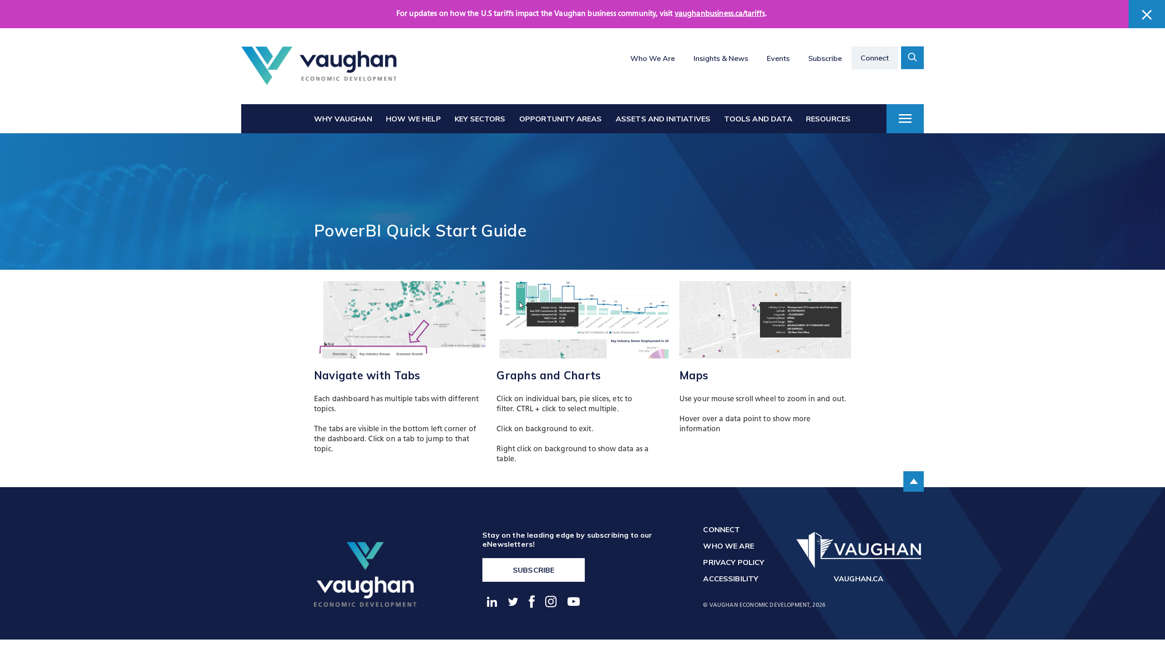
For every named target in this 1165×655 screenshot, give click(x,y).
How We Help (413, 118)
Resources (828, 118)
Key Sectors (480, 118)
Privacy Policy (733, 562)
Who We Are (652, 58)
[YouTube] (574, 601)
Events (778, 58)
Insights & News (721, 58)
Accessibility (730, 578)
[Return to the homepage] (319, 66)
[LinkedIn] (492, 601)
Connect (875, 58)
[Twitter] (513, 601)
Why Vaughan (343, 118)
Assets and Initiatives (663, 118)
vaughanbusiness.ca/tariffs (720, 14)
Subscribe (825, 58)
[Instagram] (551, 601)
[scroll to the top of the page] (913, 481)
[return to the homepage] (365, 574)
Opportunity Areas (560, 118)
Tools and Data (758, 118)
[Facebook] (532, 601)
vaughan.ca (859, 578)
